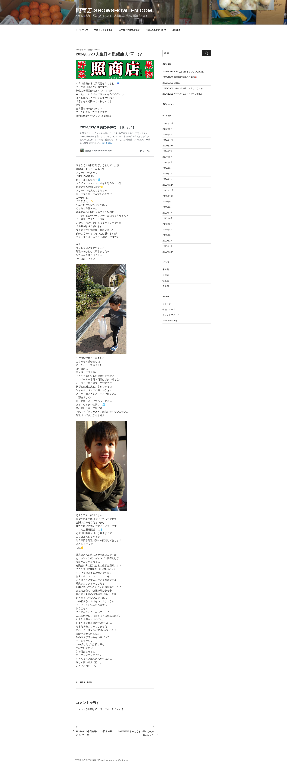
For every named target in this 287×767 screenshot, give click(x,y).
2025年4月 (167, 134)
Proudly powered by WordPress (113, 760)
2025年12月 (168, 123)
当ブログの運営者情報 (129, 30)
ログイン (107, 709)
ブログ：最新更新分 (103, 30)
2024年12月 (168, 140)
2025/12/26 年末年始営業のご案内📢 (179, 77)
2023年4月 (167, 229)
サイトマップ (82, 30)
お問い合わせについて (155, 30)
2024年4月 (167, 162)
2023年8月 (167, 207)
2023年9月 (167, 201)
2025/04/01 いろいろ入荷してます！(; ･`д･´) (183, 88)
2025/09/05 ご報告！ (172, 83)
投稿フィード (168, 309)
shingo (97, 50)
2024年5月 (167, 157)
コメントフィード (170, 315)
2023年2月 (167, 241)
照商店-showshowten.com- (115, 10)
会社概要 (176, 30)
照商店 (82, 682)
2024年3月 (167, 168)
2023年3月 (167, 235)
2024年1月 (167, 179)
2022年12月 (168, 252)
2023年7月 (167, 213)
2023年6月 (167, 218)
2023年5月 (167, 224)
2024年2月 (167, 173)
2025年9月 (167, 129)
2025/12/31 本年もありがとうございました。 (183, 71)
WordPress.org (169, 320)
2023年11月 (168, 190)
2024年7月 (167, 151)
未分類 (165, 269)
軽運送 (165, 280)
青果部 (89, 682)
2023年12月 (168, 185)
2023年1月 (167, 246)
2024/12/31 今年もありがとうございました (182, 94)
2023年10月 (168, 196)
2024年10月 (168, 145)
